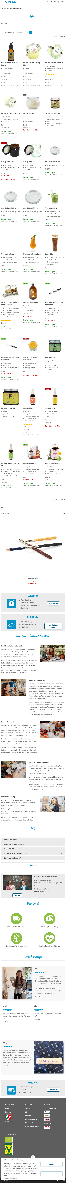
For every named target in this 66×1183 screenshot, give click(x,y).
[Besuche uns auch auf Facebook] (57, 1180)
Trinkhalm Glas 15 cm (51, 208)
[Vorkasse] (47, 1115)
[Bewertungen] (50, 74)
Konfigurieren (51, 1169)
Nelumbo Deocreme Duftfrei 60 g (54, 63)
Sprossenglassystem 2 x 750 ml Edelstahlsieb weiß (10, 303)
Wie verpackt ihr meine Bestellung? (14, 844)
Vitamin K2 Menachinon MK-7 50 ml (10, 464)
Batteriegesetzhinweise (31, 1119)
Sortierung (10, 32)
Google (6, 1021)
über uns (17, 895)
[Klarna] (47, 1119)
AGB (26, 1112)
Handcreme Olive (50, 357)
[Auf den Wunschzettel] (18, 44)
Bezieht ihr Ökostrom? (10, 840)
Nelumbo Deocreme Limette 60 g (10, 113)
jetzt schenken (53, 603)
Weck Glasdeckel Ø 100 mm (31, 208)
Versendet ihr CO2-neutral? (11, 849)
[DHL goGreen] (47, 1127)
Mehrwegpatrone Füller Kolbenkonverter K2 (10, 358)
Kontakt (7, 1108)
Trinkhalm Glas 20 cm (7, 254)
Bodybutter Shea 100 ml (8, 408)
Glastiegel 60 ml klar (29, 162)
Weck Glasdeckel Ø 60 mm (52, 162)
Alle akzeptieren (51, 1164)
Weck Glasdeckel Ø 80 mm (8, 208)
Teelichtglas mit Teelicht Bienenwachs (30, 358)
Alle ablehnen (51, 1173)
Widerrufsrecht (29, 1123)
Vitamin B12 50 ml (28, 408)
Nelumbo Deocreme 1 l (29, 113)
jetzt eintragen (53, 1090)
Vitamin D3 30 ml (50, 408)
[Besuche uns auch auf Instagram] (64, 1180)
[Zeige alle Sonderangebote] (64, 513)
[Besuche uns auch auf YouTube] (60, 1180)
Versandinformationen (50, 1123)
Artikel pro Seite (20, 32)
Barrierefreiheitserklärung (32, 1126)
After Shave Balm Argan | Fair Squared (9, 64)
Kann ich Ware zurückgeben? (12, 858)
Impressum (7, 1178)
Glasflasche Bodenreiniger (30, 302)
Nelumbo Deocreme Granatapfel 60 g (32, 64)
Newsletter (8, 1112)
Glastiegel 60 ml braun (7, 162)
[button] (48, 1)
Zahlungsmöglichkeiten (50, 1108)
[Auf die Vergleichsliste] (14, 44)
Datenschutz (14, 1178)
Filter (4, 32)
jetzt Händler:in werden (53, 626)
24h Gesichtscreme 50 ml (52, 113)
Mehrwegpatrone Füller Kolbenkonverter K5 (54, 303)
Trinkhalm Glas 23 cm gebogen (32, 254)
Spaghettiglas (49, 254)
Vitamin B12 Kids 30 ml (29, 463)
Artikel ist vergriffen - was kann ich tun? (15, 853)
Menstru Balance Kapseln (52, 463)
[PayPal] (47, 1112)
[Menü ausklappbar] (2, 1)
